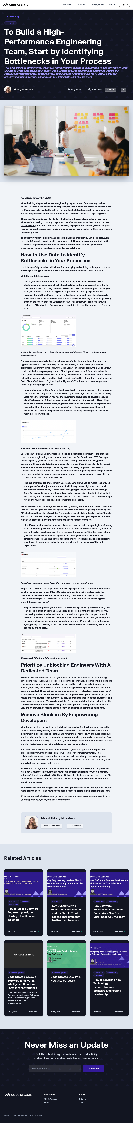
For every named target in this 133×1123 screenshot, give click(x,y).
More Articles (75, 826)
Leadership (13, 905)
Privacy (82, 1099)
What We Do (82, 5)
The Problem (67, 5)
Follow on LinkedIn (51, 826)
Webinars (25, 902)
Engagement (98, 5)
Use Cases (13, 902)
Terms (82, 1103)
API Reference (50, 1099)
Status (47, 1103)
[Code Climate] (15, 4)
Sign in (125, 5)
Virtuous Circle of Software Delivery (54, 775)
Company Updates (16, 973)
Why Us (111, 5)
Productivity (10, 23)
